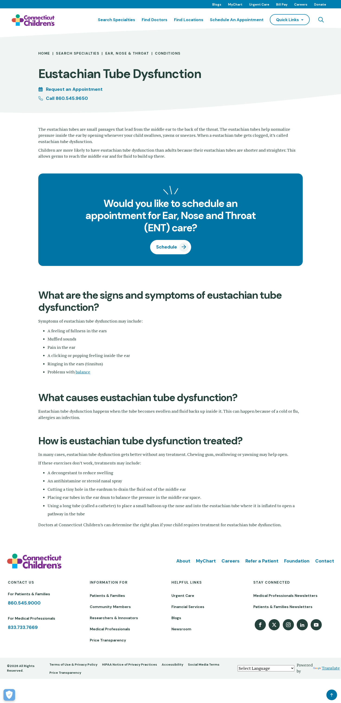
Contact (324, 561)
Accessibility (172, 664)
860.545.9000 (24, 603)
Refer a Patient (261, 561)
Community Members (110, 606)
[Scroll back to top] (332, 695)
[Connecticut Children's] (33, 20)
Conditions (168, 53)
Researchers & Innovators (114, 617)
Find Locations (188, 19)
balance (83, 372)
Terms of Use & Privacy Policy (73, 664)
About (183, 561)
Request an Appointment (74, 89)
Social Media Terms (203, 664)
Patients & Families (107, 595)
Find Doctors (154, 19)
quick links (287, 19)
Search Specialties (116, 19)
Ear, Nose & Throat (127, 53)
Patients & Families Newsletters (282, 606)
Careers (300, 4)
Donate (320, 4)
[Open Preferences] (9, 695)
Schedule (166, 247)
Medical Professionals (110, 629)
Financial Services (187, 606)
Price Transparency (108, 640)
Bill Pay (281, 4)
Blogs (216, 4)
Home (44, 53)
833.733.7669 (23, 627)
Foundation (296, 561)
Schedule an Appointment (237, 19)
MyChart (235, 4)
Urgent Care (259, 4)
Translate (331, 668)
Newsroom (181, 629)
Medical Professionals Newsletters (285, 595)
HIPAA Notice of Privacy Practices (129, 664)
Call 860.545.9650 (67, 98)
